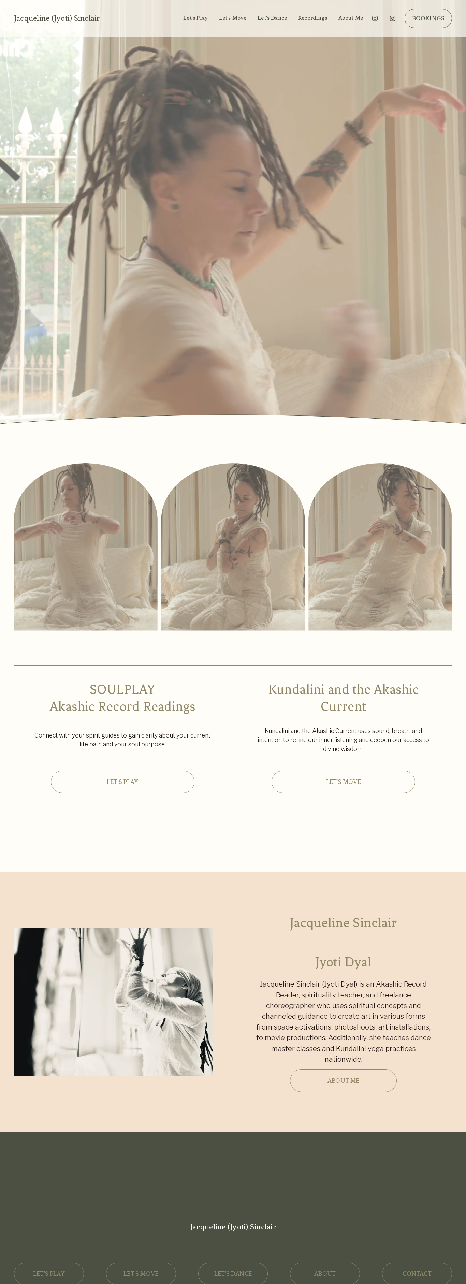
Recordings (312, 18)
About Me (350, 18)
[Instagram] (375, 18)
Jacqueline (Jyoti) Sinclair (57, 18)
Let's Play (195, 18)
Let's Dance (272, 18)
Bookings (428, 18)
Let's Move (233, 18)
